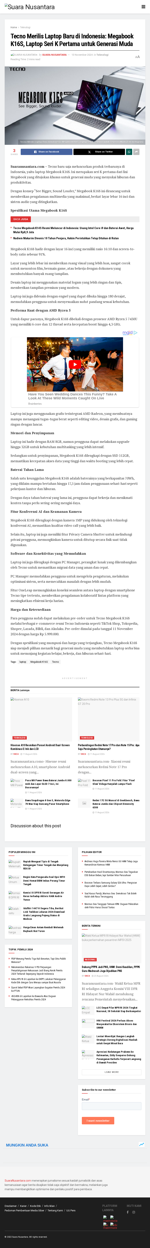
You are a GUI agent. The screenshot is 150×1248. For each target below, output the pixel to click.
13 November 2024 (82, 54)
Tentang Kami (55, 1210)
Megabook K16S (39, 662)
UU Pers (70, 1210)
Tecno (55, 662)
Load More (112, 1072)
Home (14, 27)
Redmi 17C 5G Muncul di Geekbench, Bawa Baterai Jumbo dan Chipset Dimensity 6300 (116, 804)
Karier (23, 1205)
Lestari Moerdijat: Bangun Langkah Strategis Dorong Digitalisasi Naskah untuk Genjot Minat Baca (116, 1040)
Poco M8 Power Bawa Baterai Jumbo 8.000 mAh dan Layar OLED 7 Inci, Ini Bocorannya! (48, 784)
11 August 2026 (29, 754)
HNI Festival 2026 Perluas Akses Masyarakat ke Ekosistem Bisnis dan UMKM (116, 1024)
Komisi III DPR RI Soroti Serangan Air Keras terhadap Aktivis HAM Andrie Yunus (43, 896)
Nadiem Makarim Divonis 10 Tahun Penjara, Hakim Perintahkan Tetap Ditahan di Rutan (66, 238)
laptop (23, 662)
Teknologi (25, 27)
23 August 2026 (101, 976)
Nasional (90, 960)
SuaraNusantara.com (18, 1180)
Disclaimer (11, 1205)
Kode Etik (35, 1205)
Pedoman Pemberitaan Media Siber (24, 1210)
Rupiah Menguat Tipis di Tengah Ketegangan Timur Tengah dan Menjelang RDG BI (45, 865)
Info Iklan (49, 1205)
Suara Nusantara (54, 54)
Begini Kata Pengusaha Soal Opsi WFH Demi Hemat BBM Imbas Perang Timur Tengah (44, 880)
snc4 (16, 754)
